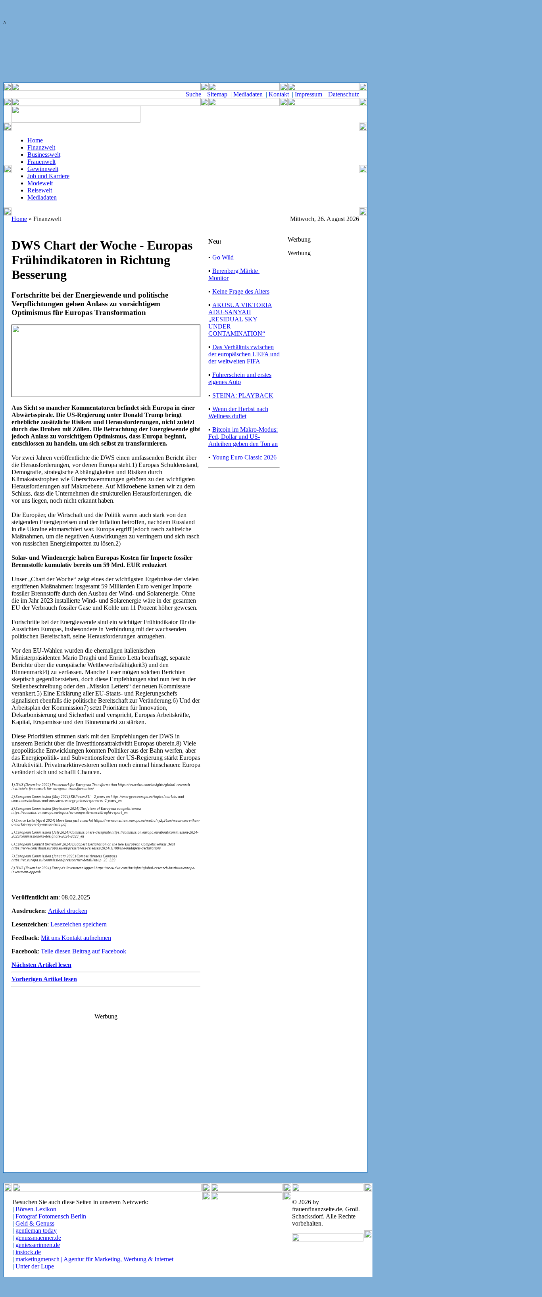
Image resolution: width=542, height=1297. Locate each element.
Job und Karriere (48, 176)
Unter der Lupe (34, 1266)
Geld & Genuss (34, 1223)
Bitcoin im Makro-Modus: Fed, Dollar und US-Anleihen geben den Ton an (243, 436)
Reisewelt (39, 190)
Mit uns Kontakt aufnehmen (76, 937)
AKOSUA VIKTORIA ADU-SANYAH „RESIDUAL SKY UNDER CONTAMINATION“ (240, 319)
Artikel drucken (67, 910)
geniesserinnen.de (37, 1244)
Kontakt (279, 94)
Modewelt (40, 183)
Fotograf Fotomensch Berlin (50, 1216)
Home (35, 140)
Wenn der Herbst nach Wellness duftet (238, 412)
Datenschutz (343, 94)
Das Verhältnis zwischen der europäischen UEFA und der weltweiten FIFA (244, 354)
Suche (193, 94)
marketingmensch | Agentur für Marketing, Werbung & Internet (94, 1259)
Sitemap (217, 94)
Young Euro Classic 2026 (244, 457)
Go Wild (223, 257)
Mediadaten (248, 94)
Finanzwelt (41, 147)
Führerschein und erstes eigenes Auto (239, 378)
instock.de (28, 1252)
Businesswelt (43, 154)
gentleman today (36, 1230)
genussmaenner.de (38, 1237)
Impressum (308, 94)
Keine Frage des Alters (240, 291)
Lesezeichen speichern (78, 924)
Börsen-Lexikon (35, 1209)
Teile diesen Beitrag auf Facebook (83, 951)
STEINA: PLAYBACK (242, 395)
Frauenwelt (41, 161)
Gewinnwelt (42, 168)
